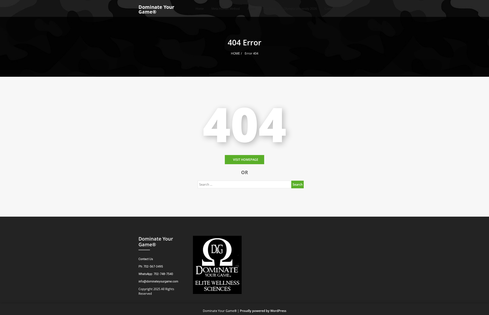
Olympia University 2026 (300, 8)
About (251, 8)
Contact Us (332, 8)
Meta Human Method (225, 8)
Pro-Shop (269, 8)
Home (200, 8)
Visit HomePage (245, 160)
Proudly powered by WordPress (263, 311)
